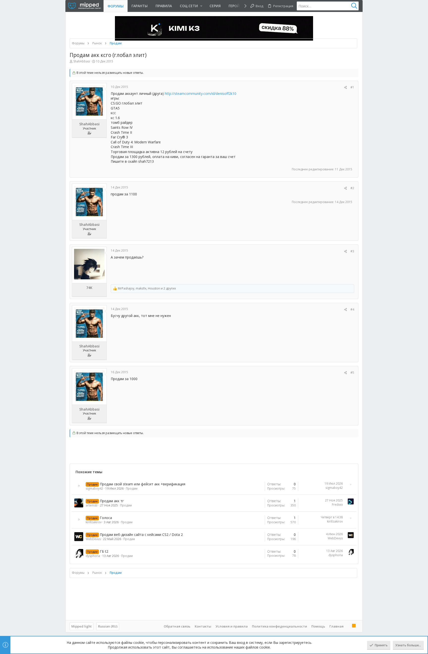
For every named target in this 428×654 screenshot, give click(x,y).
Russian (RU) (107, 626)
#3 (352, 251)
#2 (352, 188)
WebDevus (93, 539)
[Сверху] (347, 626)
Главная (336, 626)
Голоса (106, 517)
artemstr (92, 505)
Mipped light (81, 626)
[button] (191, 6)
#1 (352, 87)
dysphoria (93, 556)
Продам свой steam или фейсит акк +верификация (142, 484)
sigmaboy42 (94, 488)
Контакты (203, 626)
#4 (352, 309)
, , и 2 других (147, 288)
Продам (131, 488)
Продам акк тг (112, 500)
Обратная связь (177, 626)
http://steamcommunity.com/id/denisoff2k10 (200, 93)
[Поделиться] (345, 87)
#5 (352, 372)
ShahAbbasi (81, 61)
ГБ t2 (104, 551)
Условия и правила (231, 626)
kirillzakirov (94, 522)
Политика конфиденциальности (279, 626)
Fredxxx (337, 504)
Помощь (318, 626)
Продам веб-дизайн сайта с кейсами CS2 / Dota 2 (141, 534)
